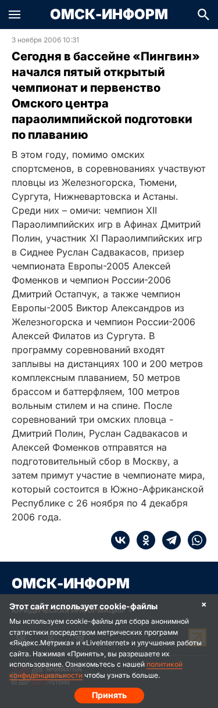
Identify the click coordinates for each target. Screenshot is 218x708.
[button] (14, 14)
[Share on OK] (142, 540)
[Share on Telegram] (168, 540)
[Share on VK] (120, 540)
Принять (109, 695)
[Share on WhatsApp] (193, 540)
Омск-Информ (109, 14)
